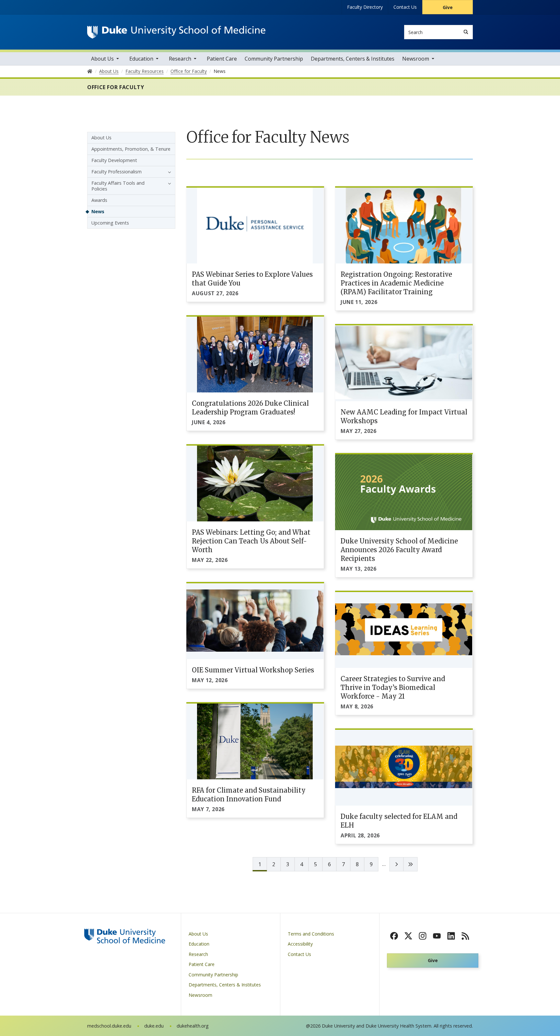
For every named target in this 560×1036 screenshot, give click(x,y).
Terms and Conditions (311, 934)
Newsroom (415, 58)
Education (141, 58)
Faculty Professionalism (116, 172)
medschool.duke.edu (109, 1026)
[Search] (466, 32)
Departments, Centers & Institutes (352, 58)
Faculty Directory (365, 7)
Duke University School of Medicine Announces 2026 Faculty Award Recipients (399, 550)
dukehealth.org (193, 1026)
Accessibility (300, 944)
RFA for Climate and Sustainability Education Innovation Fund (249, 794)
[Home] (176, 32)
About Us (102, 58)
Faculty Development (114, 160)
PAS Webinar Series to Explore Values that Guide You (252, 278)
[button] (168, 171)
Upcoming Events (110, 223)
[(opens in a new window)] (394, 936)
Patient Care (222, 58)
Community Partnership (274, 58)
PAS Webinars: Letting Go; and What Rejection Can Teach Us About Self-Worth (251, 541)
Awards (99, 200)
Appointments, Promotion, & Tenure (130, 149)
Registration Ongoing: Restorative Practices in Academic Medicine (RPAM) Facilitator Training (396, 283)
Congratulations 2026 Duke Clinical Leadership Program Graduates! (250, 407)
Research (180, 58)
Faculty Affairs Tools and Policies (118, 186)
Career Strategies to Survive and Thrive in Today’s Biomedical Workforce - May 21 (393, 687)
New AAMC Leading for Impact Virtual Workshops (404, 416)
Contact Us (405, 7)
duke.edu (154, 1026)
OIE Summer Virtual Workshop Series (253, 670)
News (97, 211)
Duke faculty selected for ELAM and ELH (399, 820)
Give (448, 7)
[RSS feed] (465, 936)
